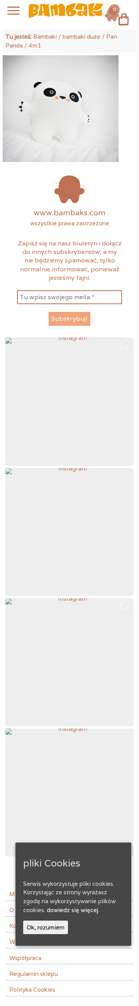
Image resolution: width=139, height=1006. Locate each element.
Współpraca (25, 958)
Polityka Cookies (32, 989)
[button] (69, 401)
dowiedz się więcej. (73, 910)
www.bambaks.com (69, 213)
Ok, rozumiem (45, 927)
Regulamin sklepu (33, 973)
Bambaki (45, 36)
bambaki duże (81, 36)
